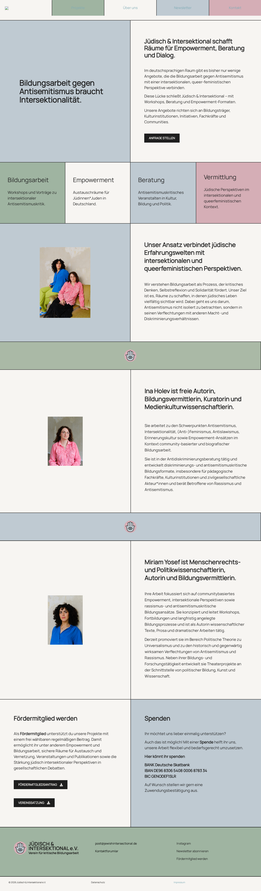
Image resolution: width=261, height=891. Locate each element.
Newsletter (182, 7)
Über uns (130, 7)
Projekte (78, 7)
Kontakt (235, 7)
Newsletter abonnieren (193, 851)
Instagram (184, 843)
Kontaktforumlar (106, 851)
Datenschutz (98, 882)
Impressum (179, 882)
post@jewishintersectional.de (116, 843)
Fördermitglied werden (192, 859)
